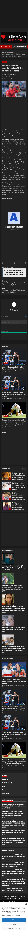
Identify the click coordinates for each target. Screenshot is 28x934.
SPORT (4, 62)
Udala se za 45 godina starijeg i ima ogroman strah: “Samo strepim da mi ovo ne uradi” (13, 628)
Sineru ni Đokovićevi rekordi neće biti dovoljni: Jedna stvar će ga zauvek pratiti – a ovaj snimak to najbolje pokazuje (14, 422)
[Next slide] (25, 469)
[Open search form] (9, 46)
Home (3, 790)
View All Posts (20, 263)
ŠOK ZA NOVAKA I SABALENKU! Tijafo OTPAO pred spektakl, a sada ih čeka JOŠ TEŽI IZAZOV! (14, 394)
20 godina (14, 136)
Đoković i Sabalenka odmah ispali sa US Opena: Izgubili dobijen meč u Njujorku (13, 368)
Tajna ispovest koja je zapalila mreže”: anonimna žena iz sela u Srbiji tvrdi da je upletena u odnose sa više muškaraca (12, 587)
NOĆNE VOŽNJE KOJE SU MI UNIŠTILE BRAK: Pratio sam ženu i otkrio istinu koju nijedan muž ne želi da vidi (13, 872)
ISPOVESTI (14, 472)
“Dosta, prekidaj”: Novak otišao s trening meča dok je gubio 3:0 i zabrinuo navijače (14, 681)
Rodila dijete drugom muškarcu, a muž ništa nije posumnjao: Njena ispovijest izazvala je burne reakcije (6, 486)
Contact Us (5, 779)
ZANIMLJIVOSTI (7, 675)
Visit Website (8, 263)
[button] (25, 904)
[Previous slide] (23, 469)
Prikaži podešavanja (14, 928)
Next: (13, 290)
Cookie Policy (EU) (7, 783)
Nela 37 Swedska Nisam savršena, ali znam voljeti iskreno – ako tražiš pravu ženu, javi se (13, 864)
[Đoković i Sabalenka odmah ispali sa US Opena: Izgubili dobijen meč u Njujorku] (14, 357)
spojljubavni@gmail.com (10, 74)
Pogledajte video (21, 46)
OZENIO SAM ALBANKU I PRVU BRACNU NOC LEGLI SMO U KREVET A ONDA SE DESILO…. (6, 476)
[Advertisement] (14, 14)
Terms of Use (5, 793)
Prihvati (14, 920)
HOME (3, 786)
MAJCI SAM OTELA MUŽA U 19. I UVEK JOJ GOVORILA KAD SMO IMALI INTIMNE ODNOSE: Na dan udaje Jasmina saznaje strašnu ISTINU (13, 608)
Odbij (14, 924)
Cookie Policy (13, 932)
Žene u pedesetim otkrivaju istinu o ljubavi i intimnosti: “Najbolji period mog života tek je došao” (14, 568)
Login (25, 316)
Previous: (13, 283)
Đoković (8, 130)
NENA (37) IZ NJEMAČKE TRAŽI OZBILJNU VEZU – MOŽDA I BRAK (13, 856)
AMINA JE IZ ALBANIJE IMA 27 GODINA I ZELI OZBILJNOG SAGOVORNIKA (12, 890)
